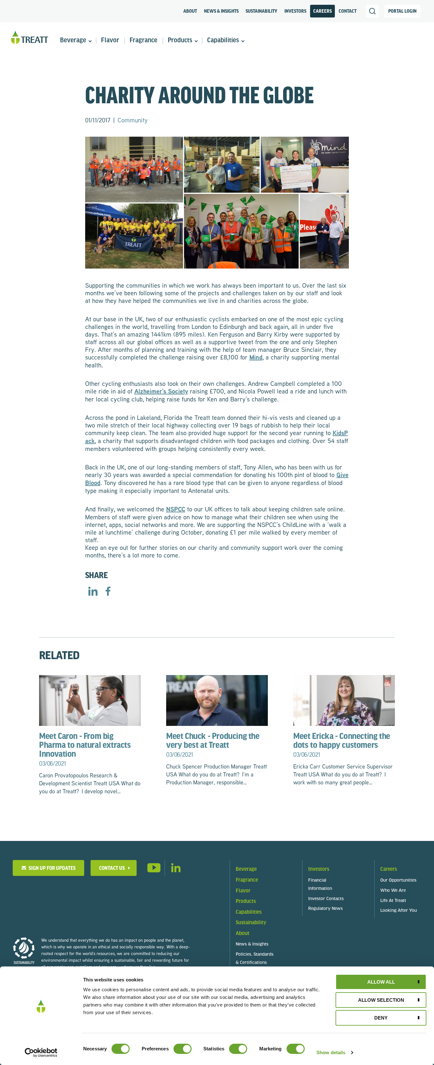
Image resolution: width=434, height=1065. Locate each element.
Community (133, 120)
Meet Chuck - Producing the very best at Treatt (213, 745)
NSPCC (175, 509)
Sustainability (261, 11)
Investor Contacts (326, 899)
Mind (255, 357)
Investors (295, 11)
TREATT (30, 38)
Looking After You (398, 910)
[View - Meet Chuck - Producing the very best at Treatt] (217, 699)
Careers (322, 11)
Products (180, 40)
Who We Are (393, 890)
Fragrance (143, 40)
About (190, 11)
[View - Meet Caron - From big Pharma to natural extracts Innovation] (90, 699)
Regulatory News (325, 908)
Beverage (73, 40)
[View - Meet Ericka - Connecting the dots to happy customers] (344, 699)
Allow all (381, 982)
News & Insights (221, 11)
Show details (330, 1052)
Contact (347, 11)
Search (372, 11)
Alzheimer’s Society (161, 391)
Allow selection (381, 1000)
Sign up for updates (51, 868)
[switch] (182, 1049)
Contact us (112, 868)
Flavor (110, 40)
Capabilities (223, 40)
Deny (381, 1018)
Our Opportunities (398, 880)
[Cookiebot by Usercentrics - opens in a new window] (41, 1052)
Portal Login (402, 11)
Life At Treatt (393, 900)
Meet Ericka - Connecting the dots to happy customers (341, 745)
